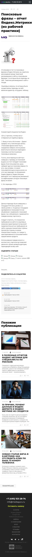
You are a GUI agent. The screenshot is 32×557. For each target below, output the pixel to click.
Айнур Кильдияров (16, 352)
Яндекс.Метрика (5, 285)
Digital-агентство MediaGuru (16, 36)
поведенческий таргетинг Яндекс (9, 281)
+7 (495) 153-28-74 (16, 498)
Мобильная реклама (16, 517)
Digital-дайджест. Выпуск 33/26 (11, 295)
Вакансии (16, 532)
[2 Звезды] (11, 256)
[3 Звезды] (19, 256)
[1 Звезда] (4, 256)
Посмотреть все (8, 486)
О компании (16, 522)
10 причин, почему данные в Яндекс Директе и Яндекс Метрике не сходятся (15, 407)
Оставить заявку (16, 506)
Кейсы (16, 519)
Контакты (16, 534)
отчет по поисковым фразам (8, 278)
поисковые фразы (22, 281)
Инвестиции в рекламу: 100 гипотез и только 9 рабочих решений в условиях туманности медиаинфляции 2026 (15, 308)
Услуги (16, 510)
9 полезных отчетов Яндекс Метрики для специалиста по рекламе (14, 358)
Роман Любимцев (16, 401)
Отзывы (16, 529)
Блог (16, 524)
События (16, 527)
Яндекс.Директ (16, 512)
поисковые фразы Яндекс (7, 283)
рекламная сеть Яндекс (20, 283)
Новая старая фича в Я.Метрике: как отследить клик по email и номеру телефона (15, 458)
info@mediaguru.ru (16, 502)
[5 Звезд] (12, 258)
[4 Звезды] (4, 258)
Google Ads (16, 514)
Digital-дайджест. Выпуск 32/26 (11, 301)
